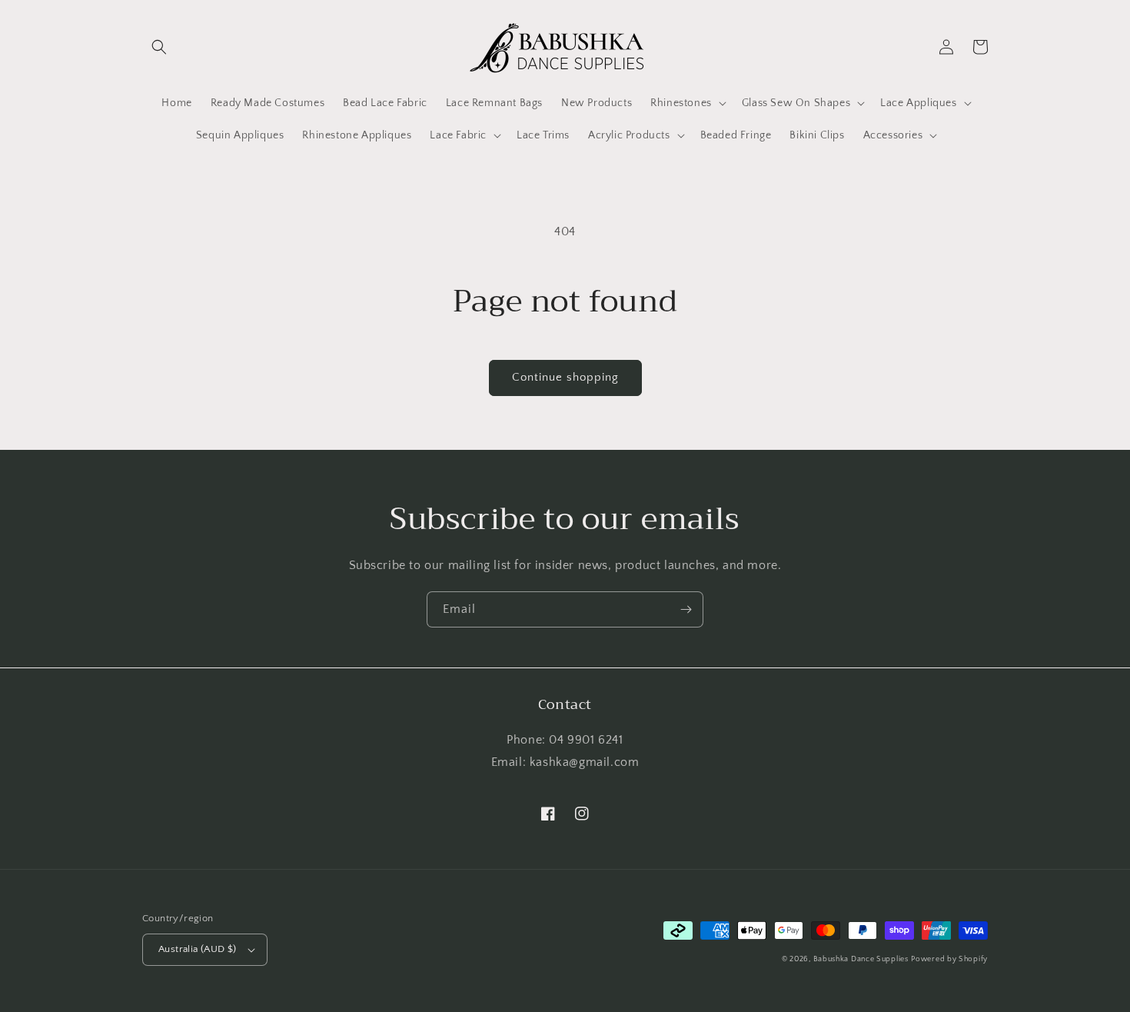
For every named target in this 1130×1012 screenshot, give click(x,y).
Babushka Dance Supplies (861, 959)
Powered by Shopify (949, 959)
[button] (159, 47)
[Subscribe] (686, 609)
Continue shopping (565, 377)
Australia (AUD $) (197, 949)
